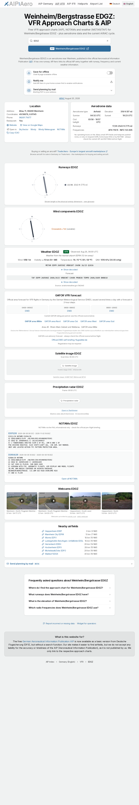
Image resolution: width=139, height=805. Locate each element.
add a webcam (82, 516)
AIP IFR (71, 3)
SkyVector (23, 129)
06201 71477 (25, 117)
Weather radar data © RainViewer (62, 414)
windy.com (72, 516)
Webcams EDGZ (69, 488)
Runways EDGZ (69, 167)
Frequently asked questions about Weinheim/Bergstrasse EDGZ (69, 580)
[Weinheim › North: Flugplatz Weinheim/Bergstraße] (22, 500)
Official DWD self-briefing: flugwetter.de (69, 340)
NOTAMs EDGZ (69, 423)
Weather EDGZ (51, 251)
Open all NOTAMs (70, 479)
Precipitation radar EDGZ (69, 387)
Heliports (83, 3)
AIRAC (62, 98)
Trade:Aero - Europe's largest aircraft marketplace (81, 151)
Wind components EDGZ (69, 211)
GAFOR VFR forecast (69, 295)
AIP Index (50, 662)
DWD (27, 311)
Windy (33, 129)
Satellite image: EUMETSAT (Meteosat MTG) (69, 377)
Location (36, 106)
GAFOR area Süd (106, 321)
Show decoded (71, 269)
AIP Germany (45, 3)
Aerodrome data (102, 106)
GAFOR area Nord (53, 321)
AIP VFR (60, 3)
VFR (81, 662)
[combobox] (69, 41)
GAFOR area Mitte (33, 321)
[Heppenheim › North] (117, 500)
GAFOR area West (88, 321)
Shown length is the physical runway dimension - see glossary (69, 202)
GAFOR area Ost (70, 321)
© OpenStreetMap (82, 414)
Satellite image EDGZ (69, 353)
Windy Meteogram (46, 129)
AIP (30, 61)
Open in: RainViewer (70, 410)
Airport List (96, 3)
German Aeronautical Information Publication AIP (48, 641)
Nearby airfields (69, 526)
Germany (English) (67, 662)
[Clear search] (107, 41)
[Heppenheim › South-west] (85, 500)
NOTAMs (61, 129)
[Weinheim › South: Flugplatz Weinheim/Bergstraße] (53, 500)
